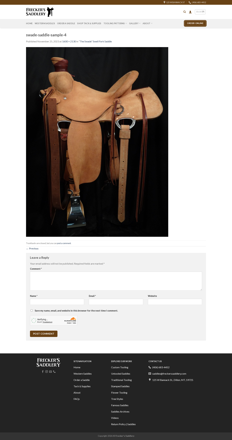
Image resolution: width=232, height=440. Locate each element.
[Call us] (54, 371)
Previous (32, 248)
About (146, 23)
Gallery (133, 23)
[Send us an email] (50, 371)
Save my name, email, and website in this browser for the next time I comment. (76, 310)
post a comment (64, 243)
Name (33, 296)
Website (152, 296)
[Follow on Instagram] (46, 371)
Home (29, 23)
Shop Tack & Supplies (89, 23)
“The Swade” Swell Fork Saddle (95, 41)
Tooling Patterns (114, 23)
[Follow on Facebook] (43, 371)
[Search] (184, 12)
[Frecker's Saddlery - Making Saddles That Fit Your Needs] (40, 12)
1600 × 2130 (69, 41)
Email (92, 296)
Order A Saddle (66, 23)
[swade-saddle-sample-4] (97, 141)
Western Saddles (45, 23)
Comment (36, 268)
